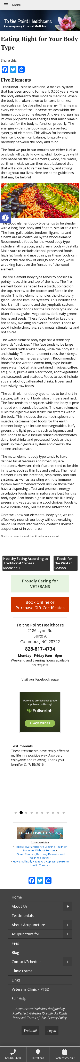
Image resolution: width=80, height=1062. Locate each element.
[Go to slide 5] (37, 813)
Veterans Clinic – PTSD (30, 989)
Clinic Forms (22, 970)
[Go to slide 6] (42, 813)
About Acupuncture (28, 924)
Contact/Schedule (26, 961)
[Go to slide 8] (53, 813)
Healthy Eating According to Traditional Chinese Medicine (25, 563)
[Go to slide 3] (26, 813)
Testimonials (23, 915)
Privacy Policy (56, 1017)
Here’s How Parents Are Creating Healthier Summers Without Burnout (41, 848)
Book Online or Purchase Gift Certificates (40, 604)
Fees (15, 943)
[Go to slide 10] (64, 813)
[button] (5, 217)
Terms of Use (36, 1017)
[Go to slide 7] (48, 813)
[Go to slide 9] (58, 813)
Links (16, 980)
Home (17, 897)
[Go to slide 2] (21, 813)
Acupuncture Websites (31, 1008)
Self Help (19, 998)
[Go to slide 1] (16, 813)
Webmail (30, 1030)
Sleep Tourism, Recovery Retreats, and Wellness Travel (41, 856)
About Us (19, 906)
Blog (15, 952)
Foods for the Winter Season (63, 563)
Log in (51, 1030)
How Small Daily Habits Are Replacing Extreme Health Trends (41, 863)
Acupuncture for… (27, 934)
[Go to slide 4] (32, 813)
